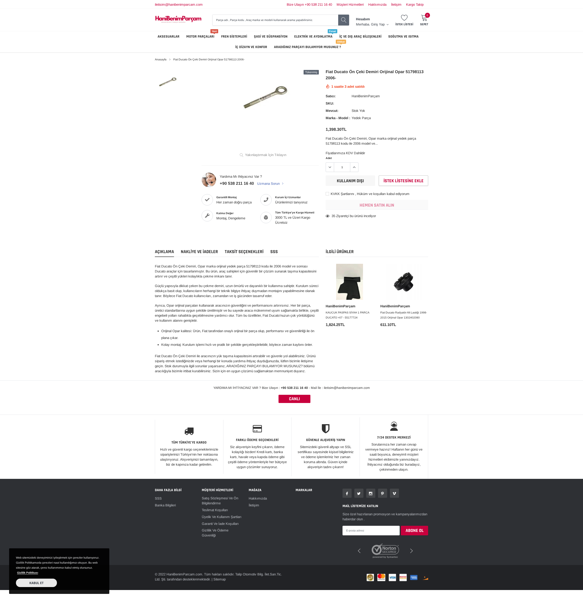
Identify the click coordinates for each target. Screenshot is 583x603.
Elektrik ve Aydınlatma (313, 36)
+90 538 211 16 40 (237, 183)
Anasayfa (160, 59)
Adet (329, 158)
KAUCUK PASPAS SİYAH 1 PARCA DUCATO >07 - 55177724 (347, 315)
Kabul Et (36, 583)
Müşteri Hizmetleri (350, 4)
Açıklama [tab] (164, 252)
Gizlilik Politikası (27, 572)
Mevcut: (332, 111)
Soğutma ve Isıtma (403, 36)
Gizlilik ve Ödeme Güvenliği (215, 532)
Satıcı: (331, 96)
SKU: (330, 103)
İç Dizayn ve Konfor (251, 47)
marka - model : (338, 118)
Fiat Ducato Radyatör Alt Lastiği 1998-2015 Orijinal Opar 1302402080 (403, 315)
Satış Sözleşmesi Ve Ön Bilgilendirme (220, 500)
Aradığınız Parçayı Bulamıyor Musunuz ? (307, 47)
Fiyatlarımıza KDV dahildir (345, 153)
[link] (167, 82)
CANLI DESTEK (294, 399)
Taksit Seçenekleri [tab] (244, 252)
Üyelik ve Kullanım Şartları (221, 517)
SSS (158, 498)
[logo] (178, 20)
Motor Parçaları (200, 36)
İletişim (396, 4)
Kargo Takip (415, 4)
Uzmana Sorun (269, 183)
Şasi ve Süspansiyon (270, 36)
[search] (343, 20)
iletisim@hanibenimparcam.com (179, 4)
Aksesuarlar (168, 36)
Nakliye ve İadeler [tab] (199, 252)
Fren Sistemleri (234, 36)
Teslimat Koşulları (215, 510)
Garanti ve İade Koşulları (220, 524)
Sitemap (219, 579)
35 (333, 216)
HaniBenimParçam (366, 96)
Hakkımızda (377, 4)
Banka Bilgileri (165, 505)
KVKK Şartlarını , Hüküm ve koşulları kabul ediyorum (369, 194)
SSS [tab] (274, 252)
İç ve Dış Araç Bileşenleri (360, 36)
